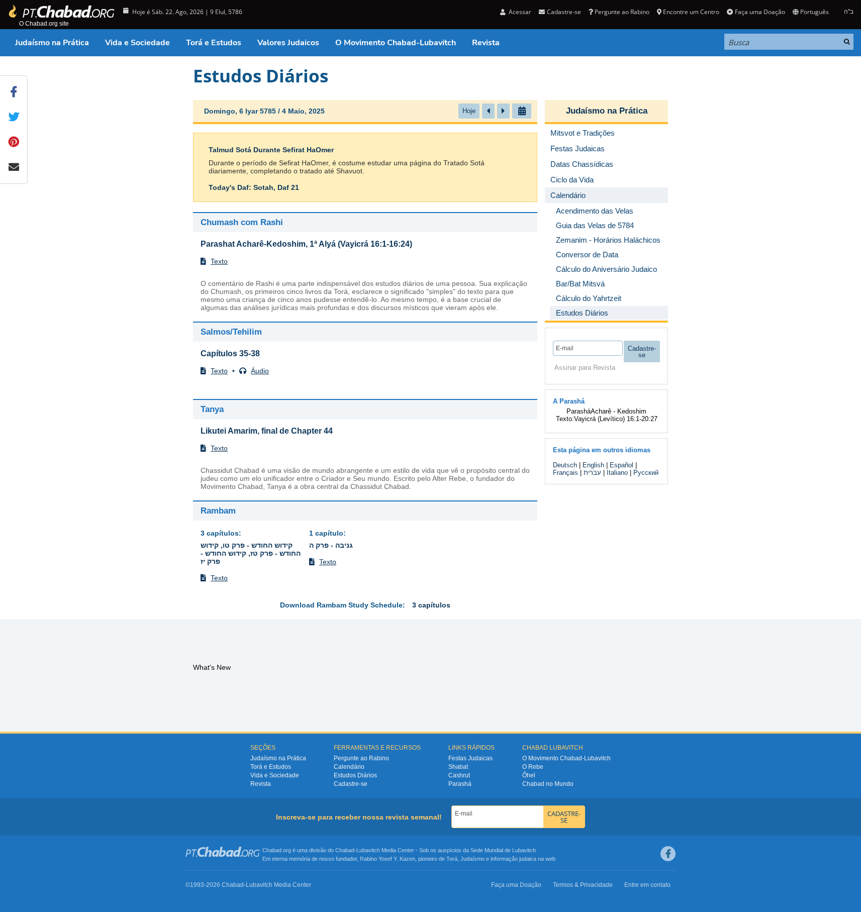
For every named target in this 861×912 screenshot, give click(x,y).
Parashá (459, 783)
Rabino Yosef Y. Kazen (387, 859)
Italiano (617, 472)
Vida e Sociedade (137, 42)
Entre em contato (647, 884)
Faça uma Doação (760, 12)
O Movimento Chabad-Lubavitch (395, 42)
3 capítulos (220, 533)
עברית (592, 472)
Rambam (218, 511)
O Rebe (532, 766)
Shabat (458, 766)
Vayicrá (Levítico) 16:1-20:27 (615, 419)
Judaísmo (472, 859)
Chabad (344, 850)
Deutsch (565, 465)
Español (621, 465)
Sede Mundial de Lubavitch (503, 850)
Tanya (212, 409)
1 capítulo (326, 533)
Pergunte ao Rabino (622, 12)
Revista (486, 42)
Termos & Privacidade (583, 884)
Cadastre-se (350, 783)
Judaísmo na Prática (52, 42)
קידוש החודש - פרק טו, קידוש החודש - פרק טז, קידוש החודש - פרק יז (251, 553)
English (593, 465)
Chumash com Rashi (242, 222)
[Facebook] (668, 853)
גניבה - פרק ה (331, 545)
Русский (645, 472)
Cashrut (459, 775)
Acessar (519, 12)
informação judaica (513, 859)
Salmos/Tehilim (231, 332)
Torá (451, 859)
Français (565, 472)
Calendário (349, 766)
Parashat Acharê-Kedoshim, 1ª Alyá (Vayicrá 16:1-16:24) (306, 244)
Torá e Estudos (213, 42)
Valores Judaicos (288, 42)
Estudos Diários (355, 775)
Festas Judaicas (470, 758)
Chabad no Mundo (547, 783)
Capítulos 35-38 (230, 353)
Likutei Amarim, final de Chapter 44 (267, 431)
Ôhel (528, 775)
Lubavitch (368, 850)
